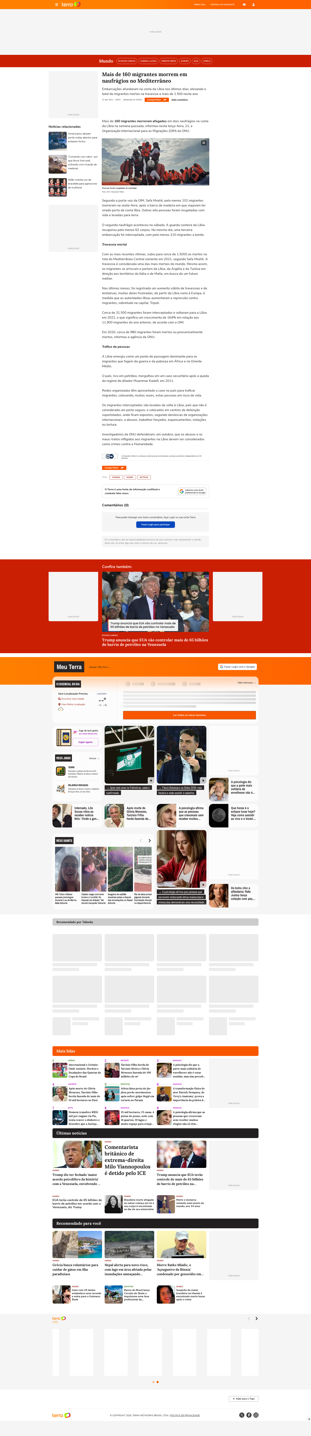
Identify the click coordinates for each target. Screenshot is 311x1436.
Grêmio (71, 1060)
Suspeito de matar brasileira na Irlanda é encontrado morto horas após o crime (190, 1295)
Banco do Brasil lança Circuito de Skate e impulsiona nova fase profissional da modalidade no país (137, 1295)
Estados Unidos (110, 636)
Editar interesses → (247, 682)
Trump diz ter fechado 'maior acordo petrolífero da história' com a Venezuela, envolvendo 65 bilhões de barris (77, 1179)
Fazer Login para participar (155, 524)
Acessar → (94, 758)
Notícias (144, 477)
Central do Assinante (223, 4)
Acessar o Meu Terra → (100, 666)
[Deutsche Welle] (109, 456)
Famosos (177, 1060)
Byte (70, 1108)
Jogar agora (85, 742)
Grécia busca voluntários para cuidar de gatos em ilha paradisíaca (75, 1269)
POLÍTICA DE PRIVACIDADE (185, 1415)
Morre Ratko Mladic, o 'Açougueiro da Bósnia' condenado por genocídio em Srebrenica (179, 1269)
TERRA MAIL (199, 4)
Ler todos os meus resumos (189, 715)
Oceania (116, 477)
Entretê (124, 1060)
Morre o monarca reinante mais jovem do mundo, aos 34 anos (190, 1203)
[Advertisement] (234, 1204)
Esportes (125, 1084)
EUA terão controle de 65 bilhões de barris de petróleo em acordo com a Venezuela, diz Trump (77, 1203)
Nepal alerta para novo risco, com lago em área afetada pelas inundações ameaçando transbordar (128, 1269)
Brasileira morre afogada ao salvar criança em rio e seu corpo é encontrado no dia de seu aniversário (139, 1204)
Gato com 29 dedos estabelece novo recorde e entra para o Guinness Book (86, 1295)
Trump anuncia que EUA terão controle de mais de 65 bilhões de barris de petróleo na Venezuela (180, 1179)
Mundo (130, 477)
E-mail (244, 4)
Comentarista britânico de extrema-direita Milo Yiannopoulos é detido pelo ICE (127, 1160)
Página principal (71, 4)
